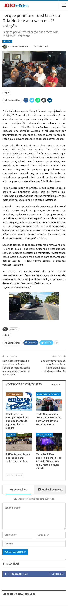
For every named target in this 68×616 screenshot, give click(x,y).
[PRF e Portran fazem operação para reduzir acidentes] (19, 442)
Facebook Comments (52, 489)
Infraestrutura (14, 394)
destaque (13, 329)
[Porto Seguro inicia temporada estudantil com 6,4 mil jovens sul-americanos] (49, 401)
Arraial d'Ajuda (44, 434)
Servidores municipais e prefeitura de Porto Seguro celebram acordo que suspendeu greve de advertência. (16, 367)
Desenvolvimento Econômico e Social (49, 394)
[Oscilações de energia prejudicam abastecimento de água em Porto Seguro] (19, 401)
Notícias (7, 41)
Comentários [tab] (20, 489)
